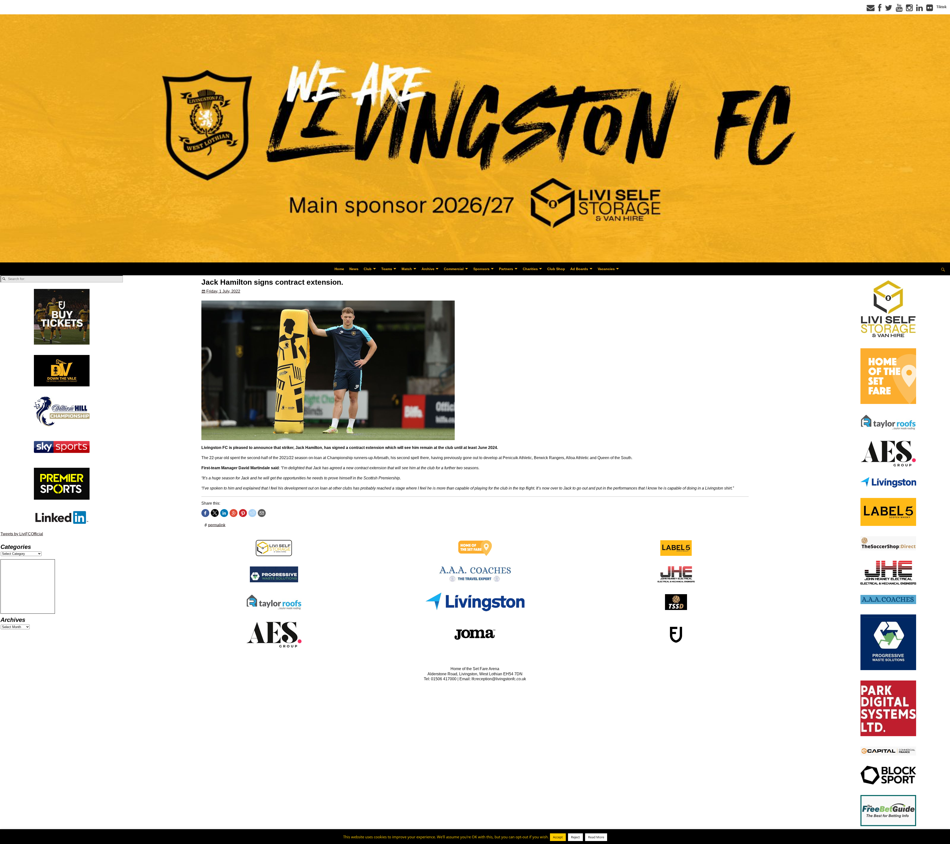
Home (339, 269)
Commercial (454, 269)
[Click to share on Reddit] (252, 513)
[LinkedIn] (919, 9)
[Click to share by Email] (262, 513)
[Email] (871, 9)
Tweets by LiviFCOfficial (21, 534)
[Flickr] (929, 9)
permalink (216, 525)
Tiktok (941, 7)
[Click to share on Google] (234, 513)
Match (407, 269)
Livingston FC (27, 839)
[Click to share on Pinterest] (243, 513)
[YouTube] (899, 9)
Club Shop (556, 269)
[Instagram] (909, 9)
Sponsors (481, 269)
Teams (386, 269)
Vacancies (606, 269)
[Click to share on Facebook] (205, 513)
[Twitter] (888, 9)
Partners (506, 269)
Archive (428, 269)
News (353, 269)
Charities (530, 269)
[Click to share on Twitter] (215, 513)
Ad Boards (579, 269)
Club (368, 269)
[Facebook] (879, 9)
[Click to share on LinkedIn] (224, 513)
